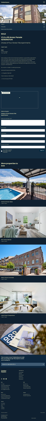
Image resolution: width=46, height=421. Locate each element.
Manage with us (26, 394)
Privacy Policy (43, 412)
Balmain (20, 373)
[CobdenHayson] (5, 2)
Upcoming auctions (5, 386)
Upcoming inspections (5, 385)
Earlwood (21, 376)
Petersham (21, 379)
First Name (3, 127)
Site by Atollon (34, 418)
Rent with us (3, 394)
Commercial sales (26, 386)
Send (41, 150)
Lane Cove (21, 377)
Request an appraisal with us (8, 364)
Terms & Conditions (4, 412)
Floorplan (3, 26)
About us (3, 404)
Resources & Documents (6, 29)
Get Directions (6, 92)
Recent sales (26, 385)
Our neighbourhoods (5, 389)
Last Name (3, 133)
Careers (2, 407)
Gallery (2, 24)
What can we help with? (6, 118)
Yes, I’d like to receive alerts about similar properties (7, 151)
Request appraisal (27, 395)
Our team (3, 403)
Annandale (21, 372)
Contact (2, 408)
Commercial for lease (5, 398)
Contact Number (5, 144)
